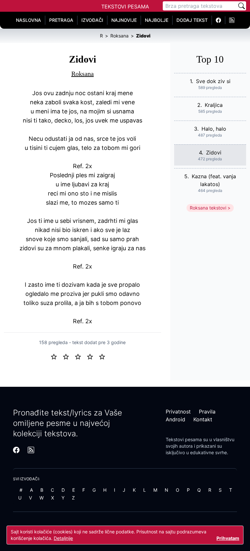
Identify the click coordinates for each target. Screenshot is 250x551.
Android (175, 419)
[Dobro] (93, 356)
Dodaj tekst (192, 20)
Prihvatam (227, 538)
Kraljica (214, 105)
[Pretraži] (241, 5)
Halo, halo (213, 128)
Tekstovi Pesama (125, 6)
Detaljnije (63, 538)
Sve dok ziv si (213, 81)
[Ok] (81, 356)
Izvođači (92, 20)
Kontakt (202, 419)
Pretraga (61, 20)
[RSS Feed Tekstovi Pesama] (231, 20)
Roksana (82, 73)
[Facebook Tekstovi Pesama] (218, 20)
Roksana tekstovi (208, 207)
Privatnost (178, 411)
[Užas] (56, 356)
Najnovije (124, 20)
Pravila (207, 411)
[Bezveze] (68, 356)
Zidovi (213, 152)
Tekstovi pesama (184, 439)
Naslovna (28, 20)
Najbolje (156, 20)
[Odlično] (104, 356)
